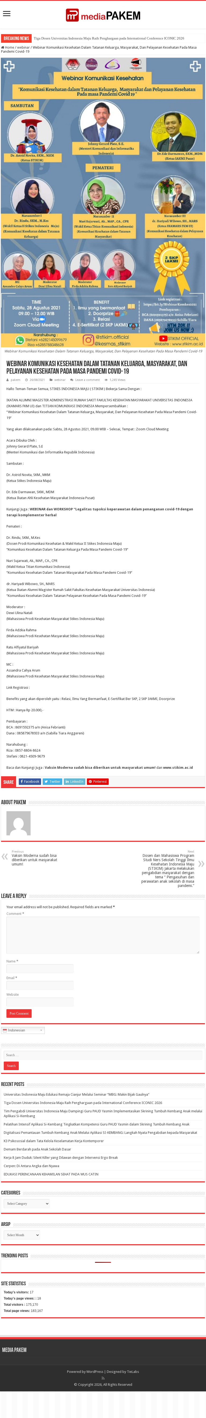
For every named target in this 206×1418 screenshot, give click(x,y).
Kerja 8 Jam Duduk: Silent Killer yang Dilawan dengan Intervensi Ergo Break (61, 1158)
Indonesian (16, 1030)
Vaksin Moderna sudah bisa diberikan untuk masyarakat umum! (100, 768)
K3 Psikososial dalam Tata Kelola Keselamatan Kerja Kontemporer (54, 1141)
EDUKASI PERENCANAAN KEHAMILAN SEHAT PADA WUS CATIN (51, 1174)
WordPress (94, 1372)
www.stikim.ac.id (178, 768)
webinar (23, 47)
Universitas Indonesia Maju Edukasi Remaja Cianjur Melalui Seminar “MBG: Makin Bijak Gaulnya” (76, 1094)
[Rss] (103, 1378)
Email (11, 978)
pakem (15, 380)
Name (12, 961)
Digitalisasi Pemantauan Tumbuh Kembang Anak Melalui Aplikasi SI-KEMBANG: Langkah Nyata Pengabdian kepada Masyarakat (100, 1133)
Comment (15, 914)
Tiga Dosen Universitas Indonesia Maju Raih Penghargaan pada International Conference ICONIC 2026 (109, 38)
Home (9, 47)
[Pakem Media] (103, 13)
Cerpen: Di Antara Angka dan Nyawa (31, 1166)
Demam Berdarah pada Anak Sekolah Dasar (37, 1149)
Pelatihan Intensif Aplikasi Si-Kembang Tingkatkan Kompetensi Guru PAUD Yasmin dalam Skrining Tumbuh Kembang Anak (96, 1124)
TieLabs (133, 1372)
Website (12, 995)
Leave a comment (87, 380)
